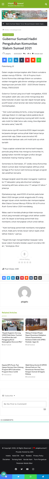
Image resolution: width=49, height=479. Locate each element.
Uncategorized (15, 30)
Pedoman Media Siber (24, 463)
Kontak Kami (27, 459)
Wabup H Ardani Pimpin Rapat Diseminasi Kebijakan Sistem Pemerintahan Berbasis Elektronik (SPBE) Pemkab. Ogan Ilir (35, 337)
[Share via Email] (35, 278)
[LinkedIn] (16, 60)
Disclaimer (6, 459)
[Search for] (46, 5)
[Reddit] (33, 60)
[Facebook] (4, 60)
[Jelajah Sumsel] (15, 4)
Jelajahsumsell (40, 448)
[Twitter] (10, 60)
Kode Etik (15, 456)
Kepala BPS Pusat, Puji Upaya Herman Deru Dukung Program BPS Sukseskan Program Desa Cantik (12, 368)
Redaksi (29, 456)
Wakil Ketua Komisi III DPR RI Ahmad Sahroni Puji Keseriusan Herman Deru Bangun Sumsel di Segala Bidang (36, 369)
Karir (22, 456)
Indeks (8, 456)
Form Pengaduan (40, 459)
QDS (31, 452)
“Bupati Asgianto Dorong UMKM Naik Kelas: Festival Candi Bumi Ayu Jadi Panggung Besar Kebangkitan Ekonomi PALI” (12, 337)
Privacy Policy (38, 456)
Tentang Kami (17, 459)
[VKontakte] (31, 278)
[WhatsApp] (38, 60)
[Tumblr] (21, 60)
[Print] (40, 278)
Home (6, 30)
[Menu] (3, 5)
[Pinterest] (27, 60)
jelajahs (8, 54)
